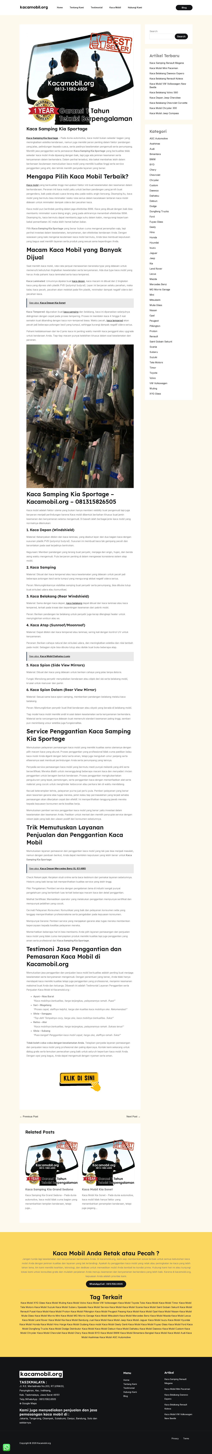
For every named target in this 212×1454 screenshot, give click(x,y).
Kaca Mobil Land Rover (35, 1320)
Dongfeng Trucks (159, 211)
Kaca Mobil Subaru (66, 1307)
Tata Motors (156, 362)
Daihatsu (154, 195)
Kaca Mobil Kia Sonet (97, 1189)
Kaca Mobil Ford (177, 1324)
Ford (152, 216)
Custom (154, 185)
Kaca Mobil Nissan (168, 1311)
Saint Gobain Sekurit (161, 341)
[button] (184, 7)
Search (153, 31)
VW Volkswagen (158, 383)
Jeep (152, 258)
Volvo (153, 378)
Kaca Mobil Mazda (160, 1315)
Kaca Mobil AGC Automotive (115, 1337)
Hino (152, 232)
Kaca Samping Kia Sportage (42, 138)
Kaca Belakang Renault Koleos (166, 78)
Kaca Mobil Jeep (116, 1320)
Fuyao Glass (156, 221)
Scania (153, 346)
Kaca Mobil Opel (149, 1311)
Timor (153, 367)
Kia (151, 263)
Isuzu (153, 247)
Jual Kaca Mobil (98, 1320)
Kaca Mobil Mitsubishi (107, 1315)
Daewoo (154, 190)
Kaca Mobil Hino (50, 1324)
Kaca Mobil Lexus (181, 1315)
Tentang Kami (77, 7)
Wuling (153, 388)
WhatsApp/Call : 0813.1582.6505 (106, 1284)
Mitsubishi (155, 299)
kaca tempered (115, 320)
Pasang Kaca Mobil (128, 1311)
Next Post (133, 1116)
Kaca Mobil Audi (176, 1332)
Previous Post (29, 1116)
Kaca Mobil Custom (173, 1328)
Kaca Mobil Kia (56, 1320)
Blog (125, 1396)
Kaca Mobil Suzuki (44, 1307)
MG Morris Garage (160, 289)
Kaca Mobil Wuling (56, 1302)
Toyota (153, 372)
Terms (186, 1438)
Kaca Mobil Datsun (105, 1328)
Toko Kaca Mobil (149, 1302)
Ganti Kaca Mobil (131, 1324)
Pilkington (155, 326)
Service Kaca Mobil (111, 1307)
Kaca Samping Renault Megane (167, 62)
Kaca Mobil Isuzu (157, 1320)
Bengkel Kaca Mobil (156, 1332)
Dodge (153, 206)
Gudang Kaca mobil (90, 1324)
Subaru (154, 352)
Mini (152, 294)
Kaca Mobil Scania (132, 1307)
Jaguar (153, 253)
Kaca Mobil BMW (110, 1332)
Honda (153, 237)
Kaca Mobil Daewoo (151, 1328)
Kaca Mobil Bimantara (132, 1332)
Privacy (175, 1438)
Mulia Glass (156, 305)
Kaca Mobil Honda (29, 1324)
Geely (153, 227)
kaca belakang (74, 603)
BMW (153, 159)
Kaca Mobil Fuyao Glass (154, 1324)
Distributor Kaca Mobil (82, 1328)
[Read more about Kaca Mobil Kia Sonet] (108, 1162)
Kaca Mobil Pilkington (82, 1311)
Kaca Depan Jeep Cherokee (165, 97)
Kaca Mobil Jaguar (137, 1320)
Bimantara (155, 154)
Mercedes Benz (158, 284)
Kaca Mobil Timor (168, 1302)
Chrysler (154, 180)
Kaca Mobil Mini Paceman (164, 68)
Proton (153, 331)
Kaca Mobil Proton (59, 1311)
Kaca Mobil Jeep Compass (164, 113)
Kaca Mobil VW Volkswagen (102, 1302)
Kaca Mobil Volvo (76, 1302)
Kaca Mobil (115, 7)
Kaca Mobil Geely (111, 1324)
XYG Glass (155, 393)
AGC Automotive (159, 138)
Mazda (153, 279)
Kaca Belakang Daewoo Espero (167, 73)
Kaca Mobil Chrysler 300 (163, 108)
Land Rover (156, 268)
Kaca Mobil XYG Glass (33, 1302)
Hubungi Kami (135, 7)
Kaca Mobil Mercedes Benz (134, 1315)
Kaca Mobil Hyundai (179, 1320)
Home (60, 7)
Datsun (153, 201)
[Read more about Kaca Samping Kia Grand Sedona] (51, 1162)
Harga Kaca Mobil (69, 1324)
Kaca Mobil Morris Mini (47, 1315)
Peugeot (154, 320)
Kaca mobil (32, 185)
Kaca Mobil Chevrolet (49, 1332)
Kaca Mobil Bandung (76, 1320)
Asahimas (155, 143)
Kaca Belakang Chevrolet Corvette (168, 102)
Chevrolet (155, 174)
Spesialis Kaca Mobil (88, 1307)
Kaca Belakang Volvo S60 (164, 92)
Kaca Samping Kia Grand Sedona (49, 1189)
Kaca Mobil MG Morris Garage (77, 1315)
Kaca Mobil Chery (71, 1332)
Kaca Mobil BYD (91, 1332)
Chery (153, 169)
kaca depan (78, 281)
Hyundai (154, 242)
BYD (152, 164)
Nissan (153, 310)
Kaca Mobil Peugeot (106, 1311)
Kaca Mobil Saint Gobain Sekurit (161, 1307)
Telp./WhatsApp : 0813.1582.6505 (37, 1399)
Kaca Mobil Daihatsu (127, 1328)
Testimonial (97, 7)
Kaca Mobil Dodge (59, 1328)
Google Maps (29, 1403)
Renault (154, 336)
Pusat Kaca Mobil (39, 1311)
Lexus (153, 273)
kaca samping (70, 311)
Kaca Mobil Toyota (128, 1302)
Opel (152, 315)
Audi (152, 148)
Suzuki (153, 357)
